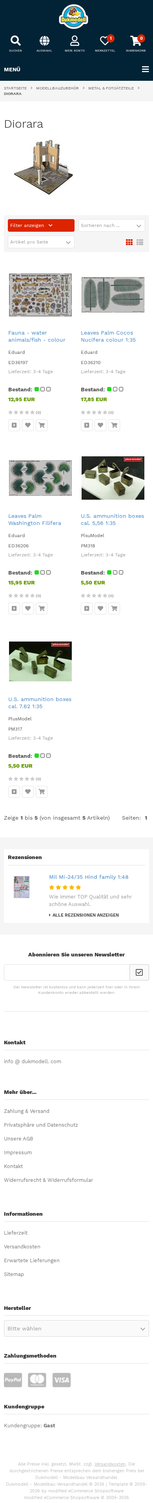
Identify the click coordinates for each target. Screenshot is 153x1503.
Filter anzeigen (28, 225)
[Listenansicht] (140, 242)
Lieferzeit (15, 1233)
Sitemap (14, 1274)
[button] (111, 225)
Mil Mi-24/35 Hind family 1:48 (89, 877)
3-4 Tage (43, 371)
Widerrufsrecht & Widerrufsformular (48, 1180)
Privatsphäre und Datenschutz (41, 1125)
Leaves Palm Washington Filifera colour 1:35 (34, 523)
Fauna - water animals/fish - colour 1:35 (37, 339)
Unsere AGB (18, 1139)
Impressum (18, 1152)
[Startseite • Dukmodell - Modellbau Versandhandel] (76, 16)
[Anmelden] (139, 972)
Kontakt (13, 1166)
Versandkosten (22, 1247)
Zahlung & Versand (26, 1111)
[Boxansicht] (129, 242)
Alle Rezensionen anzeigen (86, 915)
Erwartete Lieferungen (32, 1260)
